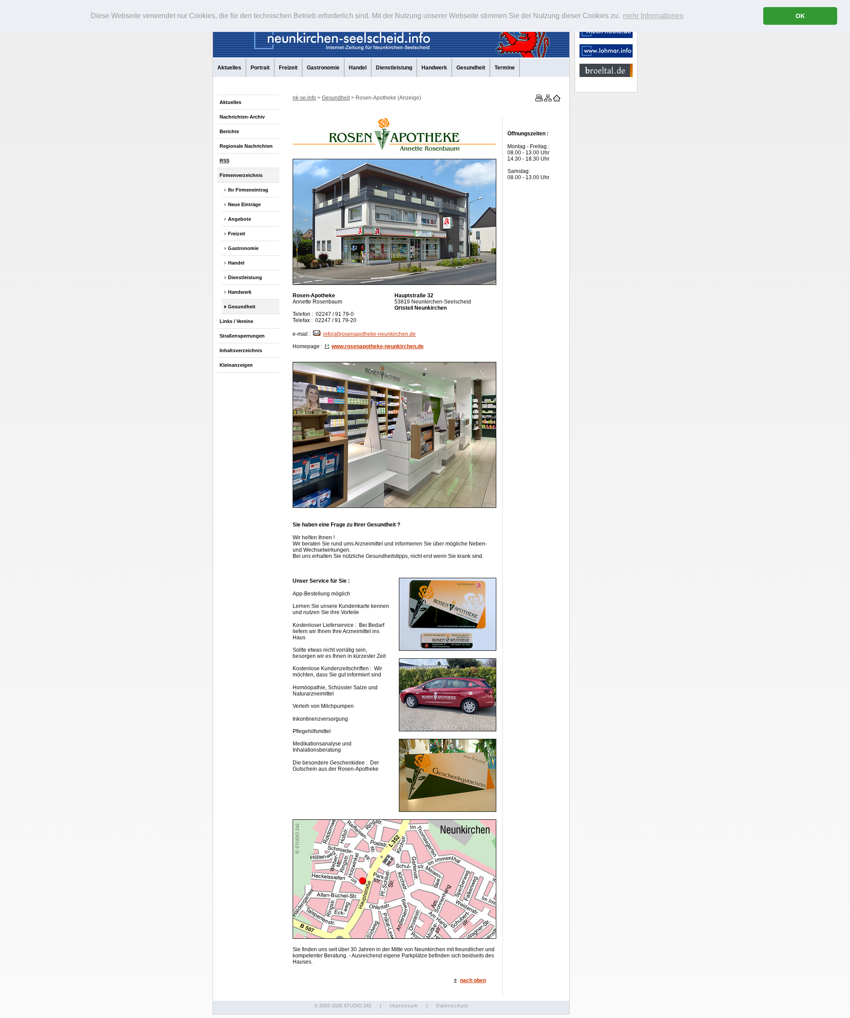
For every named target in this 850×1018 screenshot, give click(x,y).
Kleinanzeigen (236, 365)
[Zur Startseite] (556, 99)
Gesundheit (470, 68)
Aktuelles (229, 68)
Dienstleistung (394, 68)
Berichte (229, 131)
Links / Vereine (236, 321)
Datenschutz (452, 1005)
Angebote (239, 219)
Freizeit (288, 68)
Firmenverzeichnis (241, 175)
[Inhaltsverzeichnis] (547, 99)
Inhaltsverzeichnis (241, 350)
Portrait (260, 68)
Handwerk (434, 68)
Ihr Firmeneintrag (248, 189)
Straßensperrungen (242, 335)
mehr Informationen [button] (653, 15)
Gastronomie (323, 68)
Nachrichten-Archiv (242, 116)
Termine (505, 68)
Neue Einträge (244, 204)
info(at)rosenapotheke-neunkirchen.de (369, 334)
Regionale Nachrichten (246, 146)
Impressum (404, 1005)
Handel (358, 68)
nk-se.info (304, 98)
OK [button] (800, 15)
